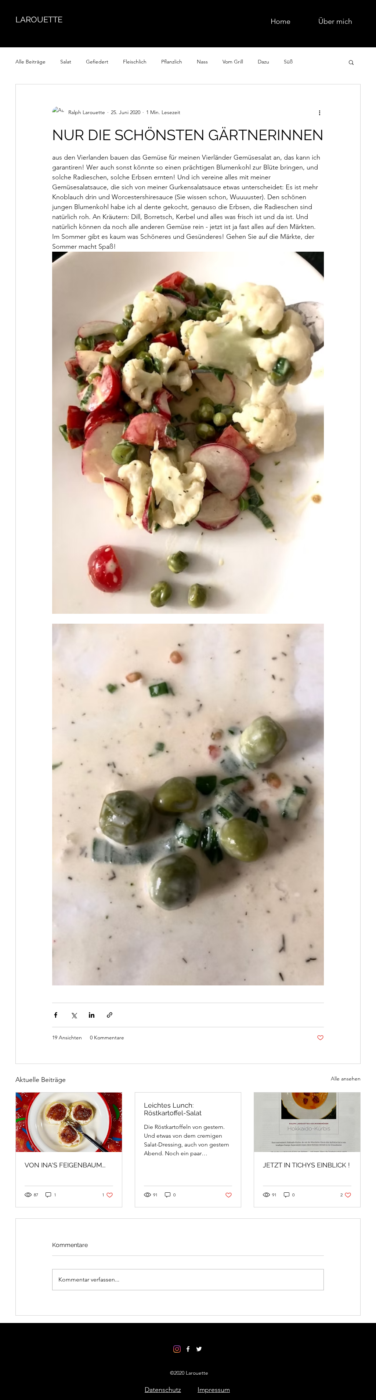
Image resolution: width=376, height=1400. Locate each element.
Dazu (263, 61)
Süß (288, 61)
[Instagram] (177, 1349)
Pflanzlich (171, 61)
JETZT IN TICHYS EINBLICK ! (306, 1165)
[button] (351, 62)
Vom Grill (233, 61)
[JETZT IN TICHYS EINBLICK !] (307, 1122)
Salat (65, 61)
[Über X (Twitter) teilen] (73, 1014)
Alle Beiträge (30, 61)
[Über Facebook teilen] (55, 1014)
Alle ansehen (346, 1078)
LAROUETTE (38, 19)
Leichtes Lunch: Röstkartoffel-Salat (173, 1109)
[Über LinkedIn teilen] (91, 1014)
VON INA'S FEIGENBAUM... (65, 1165)
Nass (202, 61)
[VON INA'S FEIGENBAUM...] (69, 1122)
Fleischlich (135, 61)
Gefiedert (97, 61)
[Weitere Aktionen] (319, 112)
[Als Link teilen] (109, 1014)
